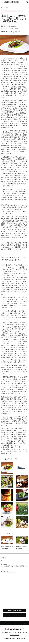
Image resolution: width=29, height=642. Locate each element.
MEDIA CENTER (14, 635)
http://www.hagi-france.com (8, 572)
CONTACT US (12, 632)
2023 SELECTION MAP (14, 615)
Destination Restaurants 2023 (14, 610)
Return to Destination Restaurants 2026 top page (14, 623)
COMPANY (5, 632)
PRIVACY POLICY (22, 632)
